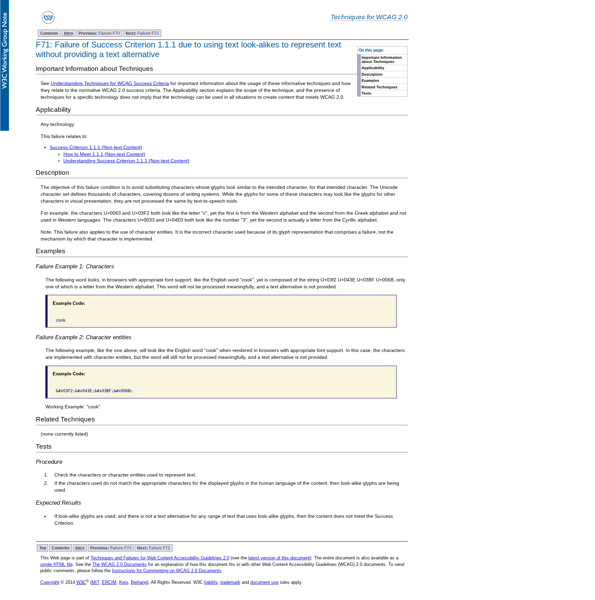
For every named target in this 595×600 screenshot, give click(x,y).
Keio (123, 582)
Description (372, 74)
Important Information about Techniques (382, 59)
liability (211, 582)
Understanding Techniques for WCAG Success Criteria (110, 83)
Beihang (139, 582)
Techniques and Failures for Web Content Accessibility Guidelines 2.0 (160, 557)
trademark (230, 582)
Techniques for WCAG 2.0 (369, 17)
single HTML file (56, 564)
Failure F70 (99, 33)
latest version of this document (279, 557)
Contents (49, 33)
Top (42, 548)
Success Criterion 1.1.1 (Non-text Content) (96, 147)
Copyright (49, 582)
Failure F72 (142, 33)
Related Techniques (379, 87)
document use (264, 582)
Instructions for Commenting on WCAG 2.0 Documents (166, 570)
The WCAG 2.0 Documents (119, 564)
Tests (366, 93)
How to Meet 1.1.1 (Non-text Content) (104, 154)
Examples (370, 80)
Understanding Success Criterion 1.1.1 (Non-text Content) (126, 160)
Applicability (373, 68)
